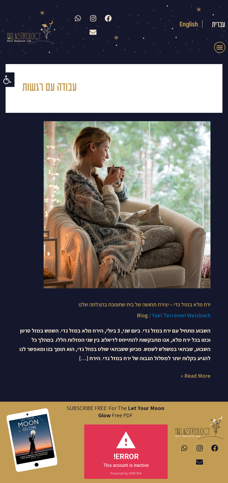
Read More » (195, 375)
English (189, 24)
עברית (218, 25)
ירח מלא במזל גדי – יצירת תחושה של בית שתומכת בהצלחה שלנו (144, 304)
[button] (7, 79)
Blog (142, 315)
